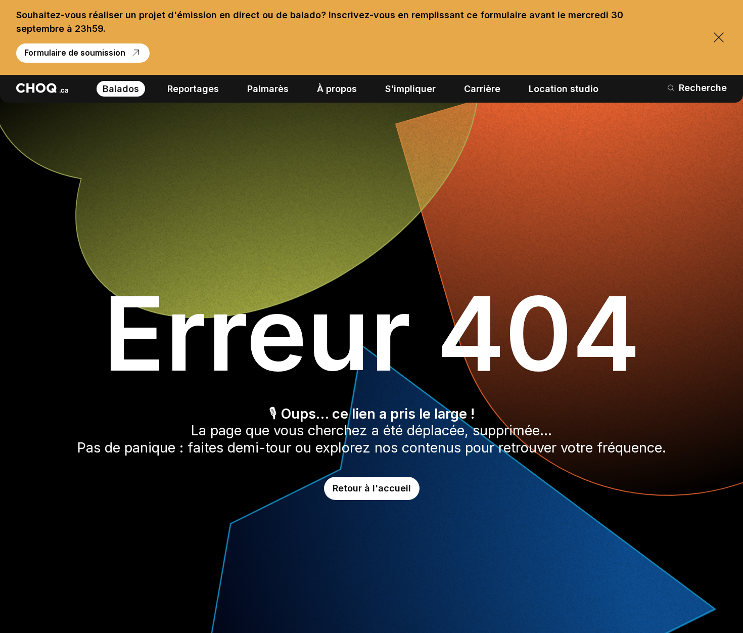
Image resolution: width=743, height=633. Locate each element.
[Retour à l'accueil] (42, 88)
